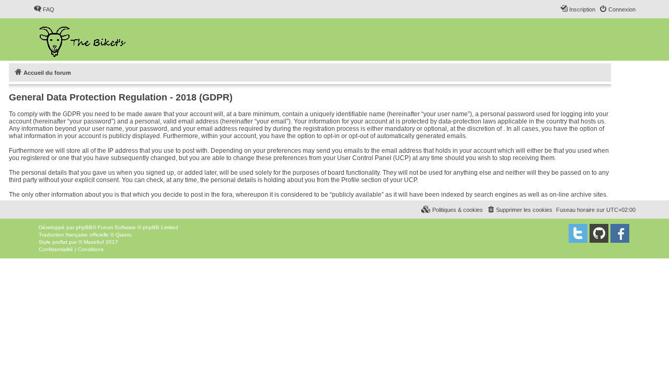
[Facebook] (619, 233)
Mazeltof (94, 242)
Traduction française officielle (74, 235)
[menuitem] (43, 9)
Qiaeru (124, 235)
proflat (59, 242)
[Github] (599, 233)
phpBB (84, 227)
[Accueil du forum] (83, 39)
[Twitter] (578, 233)
